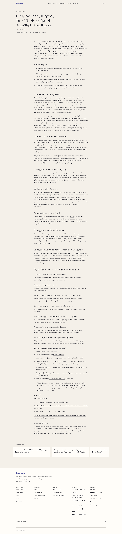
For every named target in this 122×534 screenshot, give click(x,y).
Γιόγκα (36, 489)
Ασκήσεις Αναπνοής (40, 495)
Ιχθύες (72, 217)
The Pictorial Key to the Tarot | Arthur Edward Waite (50, 412)
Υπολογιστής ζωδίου (78, 506)
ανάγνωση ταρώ (75, 44)
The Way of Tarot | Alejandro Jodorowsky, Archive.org (51, 402)
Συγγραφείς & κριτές (96, 492)
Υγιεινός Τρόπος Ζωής (59, 495)
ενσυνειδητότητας (41, 370)
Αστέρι (38, 364)
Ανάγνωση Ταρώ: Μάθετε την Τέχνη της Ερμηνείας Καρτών (31, 451)
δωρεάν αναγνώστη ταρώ (57, 379)
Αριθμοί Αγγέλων (21, 489)
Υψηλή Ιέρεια (77, 361)
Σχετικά (92, 489)
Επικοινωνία (94, 495)
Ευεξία (69, 3)
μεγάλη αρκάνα (61, 48)
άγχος (69, 145)
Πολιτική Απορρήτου (96, 499)
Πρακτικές (62, 3)
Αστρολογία (19, 492)
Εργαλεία (75, 3)
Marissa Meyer (41, 390)
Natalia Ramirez (22, 30)
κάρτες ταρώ (52, 351)
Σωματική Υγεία (57, 492)
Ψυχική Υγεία (57, 489)
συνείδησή (73, 130)
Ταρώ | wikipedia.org (40, 398)
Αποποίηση (93, 505)
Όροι (91, 502)
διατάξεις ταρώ (78, 358)
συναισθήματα (45, 118)
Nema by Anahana (53, 3)
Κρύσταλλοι (19, 502)
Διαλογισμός (38, 492)
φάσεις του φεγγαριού (54, 367)
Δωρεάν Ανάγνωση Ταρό (79, 514)
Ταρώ (23, 11)
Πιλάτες (36, 499)
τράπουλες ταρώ (58, 355)
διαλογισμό (46, 375)
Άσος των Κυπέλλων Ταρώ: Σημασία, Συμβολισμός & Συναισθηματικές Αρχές (69, 451)
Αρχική (18, 11)
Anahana (19, 3)
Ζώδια (17, 495)
